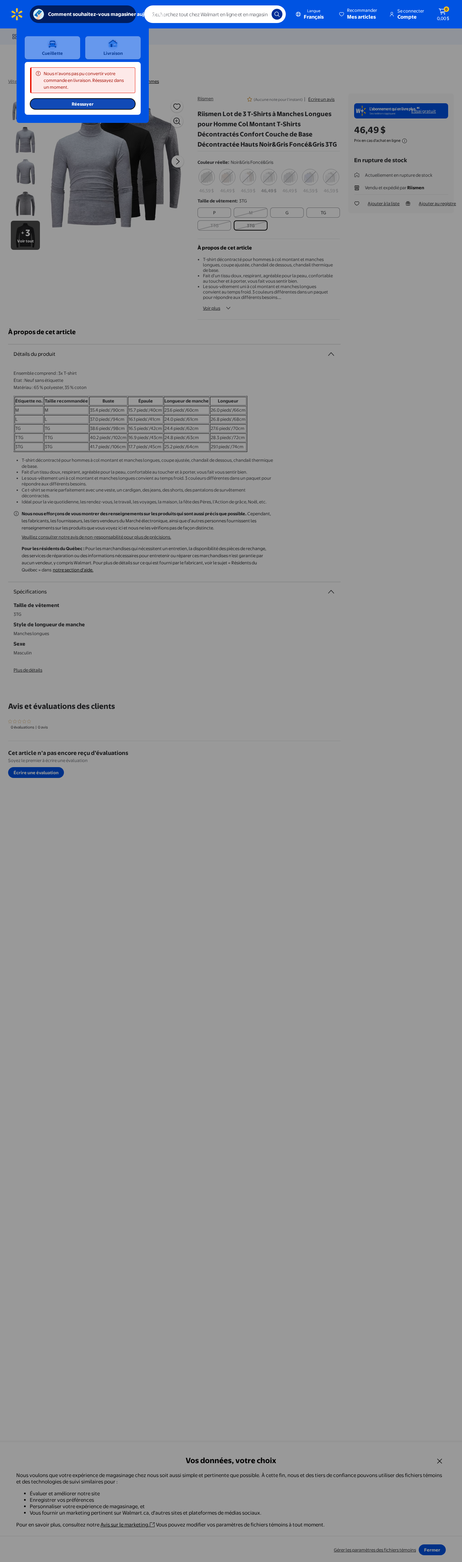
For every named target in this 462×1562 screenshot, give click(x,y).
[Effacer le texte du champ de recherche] (261, 14)
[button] (359, 14)
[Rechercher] (277, 14)
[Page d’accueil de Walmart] (17, 14)
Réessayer (83, 104)
